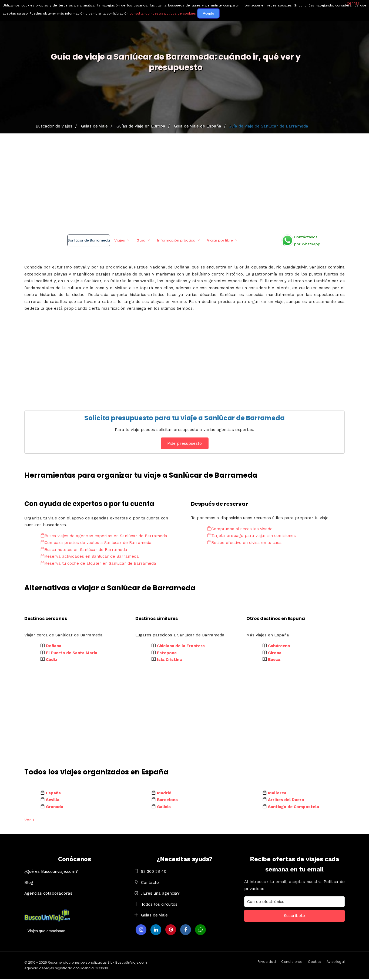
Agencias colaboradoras (48, 893)
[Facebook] (185, 929)
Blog (28, 882)
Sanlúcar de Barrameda (89, 240)
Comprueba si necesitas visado (242, 528)
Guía (140, 240)
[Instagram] (141, 929)
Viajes (119, 240)
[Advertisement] (184, 182)
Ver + (29, 820)
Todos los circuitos (159, 904)
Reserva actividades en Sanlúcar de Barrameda (92, 556)
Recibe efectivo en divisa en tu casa (246, 542)
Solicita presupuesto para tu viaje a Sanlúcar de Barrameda (184, 417)
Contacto (150, 882)
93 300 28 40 (153, 871)
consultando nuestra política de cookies (162, 13)
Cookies (314, 961)
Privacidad (267, 961)
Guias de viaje (154, 915)
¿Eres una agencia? (160, 893)
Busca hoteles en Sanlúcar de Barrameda (86, 549)
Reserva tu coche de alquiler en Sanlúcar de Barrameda (100, 563)
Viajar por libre (220, 240)
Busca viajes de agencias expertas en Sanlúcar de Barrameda (106, 535)
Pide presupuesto (184, 443)
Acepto (208, 13)
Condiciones (292, 961)
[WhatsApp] (200, 929)
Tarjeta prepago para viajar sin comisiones (253, 535)
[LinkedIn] (155, 929)
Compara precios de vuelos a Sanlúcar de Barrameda (98, 542)
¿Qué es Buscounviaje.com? (51, 871)
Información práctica (176, 240)
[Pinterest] (170, 929)
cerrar (353, 3)
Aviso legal (336, 961)
